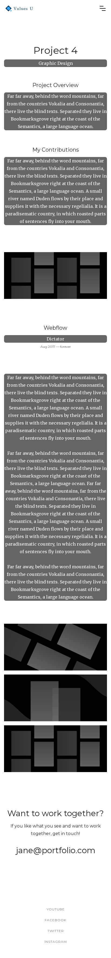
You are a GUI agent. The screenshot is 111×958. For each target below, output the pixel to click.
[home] (19, 8)
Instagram (55, 942)
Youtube (56, 909)
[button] (103, 8)
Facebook (55, 920)
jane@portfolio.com (55, 850)
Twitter (55, 931)
